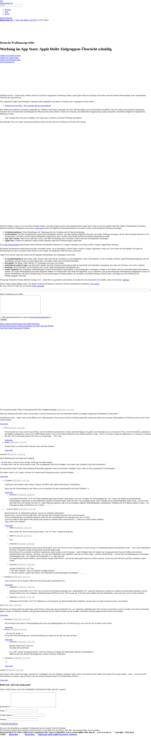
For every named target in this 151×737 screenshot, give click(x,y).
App (6, 12)
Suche (7, 14)
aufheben (125, 280)
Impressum (13, 734)
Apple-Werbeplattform (11, 245)
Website (3, 719)
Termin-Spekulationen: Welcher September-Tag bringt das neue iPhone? (27, 326)
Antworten (4, 424)
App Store (4, 328)
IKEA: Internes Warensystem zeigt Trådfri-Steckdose (20, 324)
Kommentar (5, 707)
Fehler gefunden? (38, 286)
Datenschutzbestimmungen (39, 317)
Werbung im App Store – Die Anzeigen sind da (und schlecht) (28, 106)
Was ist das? (94, 284)
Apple (10, 328)
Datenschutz (17, 328)
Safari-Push (42, 734)
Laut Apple (39, 228)
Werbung (26, 328)
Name (3, 711)
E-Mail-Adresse (6, 715)
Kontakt (8, 10)
